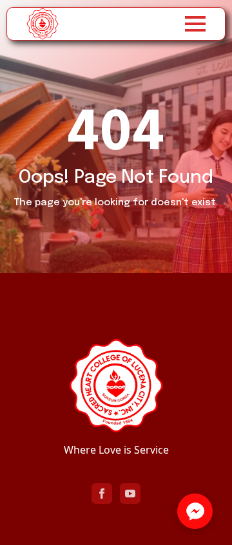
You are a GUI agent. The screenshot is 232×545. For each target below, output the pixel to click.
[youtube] (130, 493)
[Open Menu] (195, 24)
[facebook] (102, 493)
